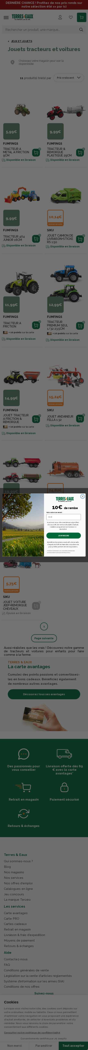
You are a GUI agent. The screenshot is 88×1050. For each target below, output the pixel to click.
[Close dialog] (82, 496)
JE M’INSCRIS (63, 535)
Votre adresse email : (54, 512)
